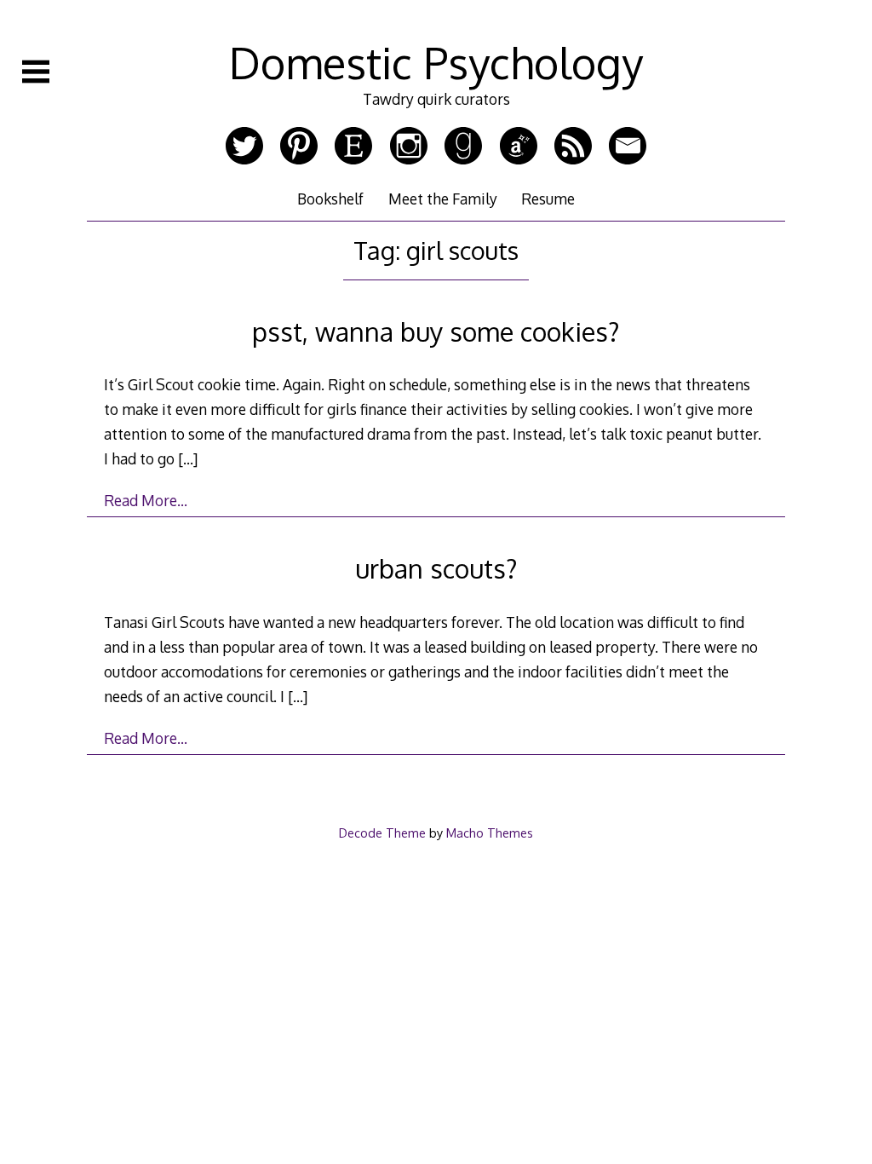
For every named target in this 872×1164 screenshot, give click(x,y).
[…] (188, 458)
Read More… (145, 500)
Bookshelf (330, 198)
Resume (548, 198)
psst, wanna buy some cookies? (436, 331)
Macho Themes (489, 832)
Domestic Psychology (436, 62)
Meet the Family (442, 198)
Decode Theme (382, 832)
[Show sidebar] (35, 71)
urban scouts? (436, 568)
